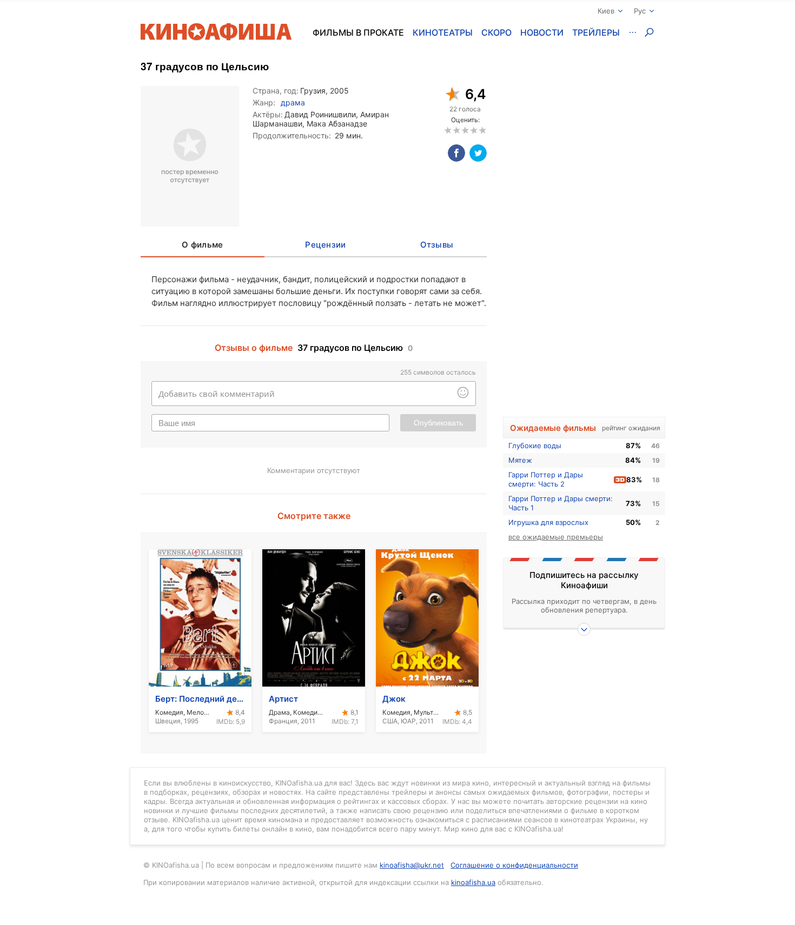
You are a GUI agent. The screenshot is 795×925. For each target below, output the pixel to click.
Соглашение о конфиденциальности (514, 865)
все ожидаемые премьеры (555, 537)
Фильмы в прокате (358, 32)
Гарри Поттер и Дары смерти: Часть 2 (545, 479)
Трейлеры (596, 32)
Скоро (496, 32)
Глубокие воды (534, 445)
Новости (542, 32)
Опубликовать (438, 422)
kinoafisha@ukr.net (412, 865)
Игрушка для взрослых (548, 522)
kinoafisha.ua (473, 882)
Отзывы (437, 244)
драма (293, 102)
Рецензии (325, 244)
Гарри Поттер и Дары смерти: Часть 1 (560, 503)
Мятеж (520, 460)
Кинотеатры (443, 32)
